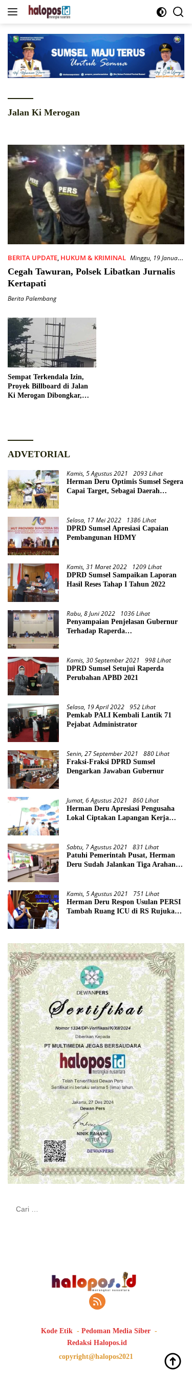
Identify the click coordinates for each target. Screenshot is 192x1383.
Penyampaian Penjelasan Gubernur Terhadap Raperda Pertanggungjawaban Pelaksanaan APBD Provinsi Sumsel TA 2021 (122, 627)
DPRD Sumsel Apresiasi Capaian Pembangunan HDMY (117, 532)
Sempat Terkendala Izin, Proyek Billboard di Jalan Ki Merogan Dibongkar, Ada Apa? (48, 387)
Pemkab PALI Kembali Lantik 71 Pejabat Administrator (119, 719)
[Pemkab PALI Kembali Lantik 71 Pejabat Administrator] (33, 723)
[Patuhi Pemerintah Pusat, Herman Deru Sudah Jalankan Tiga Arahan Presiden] (33, 863)
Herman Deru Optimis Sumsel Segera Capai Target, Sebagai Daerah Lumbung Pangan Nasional (125, 487)
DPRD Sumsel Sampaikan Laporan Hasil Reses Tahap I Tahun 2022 (122, 579)
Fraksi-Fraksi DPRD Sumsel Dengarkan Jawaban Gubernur (115, 766)
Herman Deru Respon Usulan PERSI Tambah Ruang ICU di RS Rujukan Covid (124, 907)
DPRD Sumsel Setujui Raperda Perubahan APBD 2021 (115, 673)
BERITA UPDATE (32, 257)
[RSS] (97, 1302)
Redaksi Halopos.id (97, 1343)
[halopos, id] (72, 12)
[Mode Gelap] (161, 12)
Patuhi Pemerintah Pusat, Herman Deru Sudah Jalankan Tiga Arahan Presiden (121, 860)
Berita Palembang (32, 298)
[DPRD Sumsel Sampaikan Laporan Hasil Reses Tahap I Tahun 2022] (33, 582)
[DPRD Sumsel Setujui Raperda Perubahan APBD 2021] (33, 676)
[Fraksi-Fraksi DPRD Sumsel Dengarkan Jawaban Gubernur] (33, 769)
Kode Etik (57, 1331)
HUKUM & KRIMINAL (93, 257)
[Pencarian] (178, 12)
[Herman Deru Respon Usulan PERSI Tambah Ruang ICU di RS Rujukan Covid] (33, 909)
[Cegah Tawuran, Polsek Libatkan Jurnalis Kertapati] (96, 194)
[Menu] (15, 12)
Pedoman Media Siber (116, 1331)
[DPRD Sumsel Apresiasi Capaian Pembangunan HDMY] (33, 536)
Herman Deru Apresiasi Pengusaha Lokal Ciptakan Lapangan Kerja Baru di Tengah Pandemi (121, 814)
